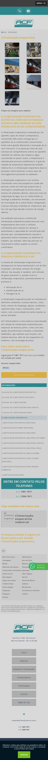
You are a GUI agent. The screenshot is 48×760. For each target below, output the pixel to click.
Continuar (24, 755)
